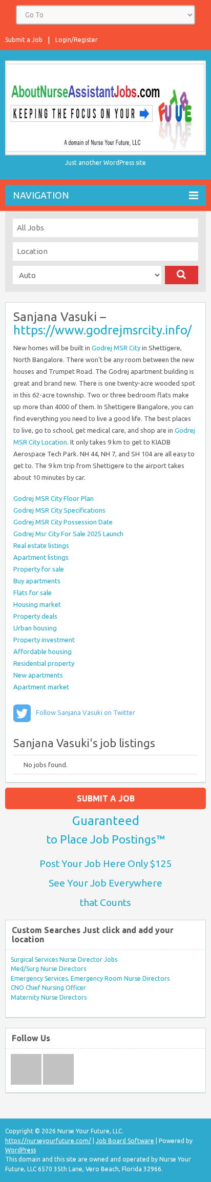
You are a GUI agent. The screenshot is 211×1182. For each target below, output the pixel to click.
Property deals (35, 616)
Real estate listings (41, 545)
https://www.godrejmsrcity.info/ (102, 330)
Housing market (37, 604)
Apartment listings (41, 557)
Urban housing (35, 627)
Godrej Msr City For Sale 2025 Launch (68, 533)
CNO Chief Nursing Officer (48, 987)
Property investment (44, 639)
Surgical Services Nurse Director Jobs (64, 959)
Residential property (43, 663)
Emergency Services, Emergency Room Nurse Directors (90, 978)
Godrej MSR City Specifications (59, 510)
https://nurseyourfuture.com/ (48, 1140)
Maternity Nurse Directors (49, 997)
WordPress (20, 1150)
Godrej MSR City (116, 347)
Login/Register (76, 39)
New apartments (38, 675)
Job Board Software (125, 1140)
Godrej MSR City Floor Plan (53, 498)
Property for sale (38, 569)
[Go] (181, 275)
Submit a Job (24, 39)
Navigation (41, 195)
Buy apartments (36, 580)
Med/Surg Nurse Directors (48, 968)
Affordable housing (42, 651)
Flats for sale (32, 592)
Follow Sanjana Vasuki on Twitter (85, 712)
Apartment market (41, 686)
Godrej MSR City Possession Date (63, 521)
